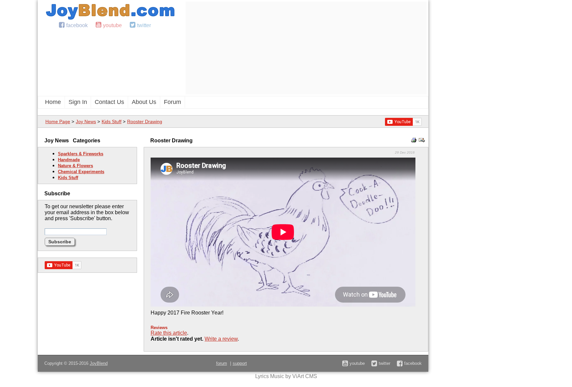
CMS (311, 376)
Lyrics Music (269, 376)
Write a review (221, 339)
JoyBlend (99, 363)
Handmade (69, 159)
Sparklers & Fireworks (80, 153)
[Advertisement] (306, 48)
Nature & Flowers (75, 165)
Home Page (57, 121)
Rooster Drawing (144, 121)
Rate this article (169, 333)
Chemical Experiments (81, 171)
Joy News (86, 121)
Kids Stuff (111, 121)
